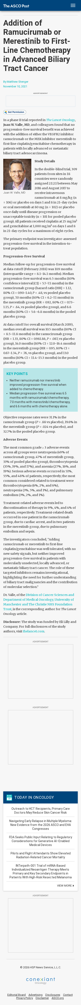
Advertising (36, 994)
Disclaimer (42, 998)
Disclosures (52, 994)
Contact (68, 994)
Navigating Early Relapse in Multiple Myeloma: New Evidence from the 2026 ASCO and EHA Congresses (40, 824)
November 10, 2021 (15, 86)
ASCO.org (58, 998)
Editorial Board (16, 994)
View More (64, 885)
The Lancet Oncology (60, 120)
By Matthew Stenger (15, 81)
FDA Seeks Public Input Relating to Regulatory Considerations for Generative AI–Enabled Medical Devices (40, 841)
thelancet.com (33, 631)
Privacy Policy (24, 998)
